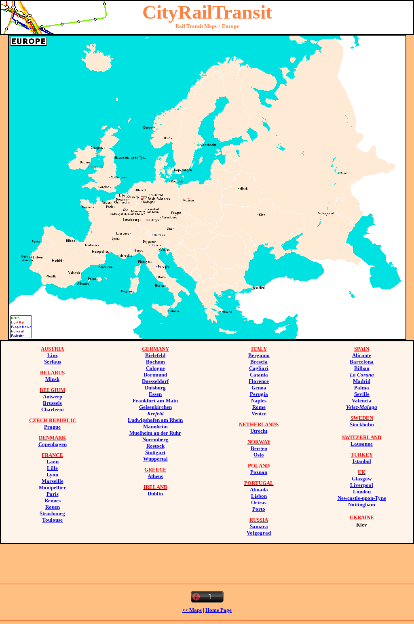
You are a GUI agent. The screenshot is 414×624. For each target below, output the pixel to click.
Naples (258, 401)
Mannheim (155, 426)
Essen (155, 394)
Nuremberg (155, 439)
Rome (259, 407)
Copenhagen (52, 444)
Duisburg (155, 388)
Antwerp (52, 396)
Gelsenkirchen (155, 407)
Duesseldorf (155, 381)
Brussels (52, 403)
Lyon (52, 475)
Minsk (52, 379)
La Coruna (362, 375)
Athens (155, 476)
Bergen (259, 448)
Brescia (259, 362)
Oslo (258, 455)
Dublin (155, 494)
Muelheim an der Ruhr (155, 433)
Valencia (362, 401)
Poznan (258, 472)
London (362, 492)
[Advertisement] (207, 562)
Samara (259, 526)
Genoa (258, 388)
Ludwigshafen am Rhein (155, 420)
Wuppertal (155, 459)
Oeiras (258, 502)
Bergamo (259, 355)
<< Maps (192, 610)
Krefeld (155, 413)
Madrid (361, 381)
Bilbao (362, 368)
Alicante (361, 355)
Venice (258, 413)
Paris (52, 494)
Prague (52, 427)
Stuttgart (155, 452)
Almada (259, 490)
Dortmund (155, 375)
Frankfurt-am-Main (155, 401)
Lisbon (259, 496)
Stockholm (362, 424)
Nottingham (361, 504)
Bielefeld (155, 355)
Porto (258, 509)
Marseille (52, 481)
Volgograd (259, 533)
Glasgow (362, 479)
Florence (259, 381)
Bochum (155, 362)
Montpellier (52, 487)
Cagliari (258, 368)
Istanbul (362, 461)
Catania (259, 375)
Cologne (155, 368)
